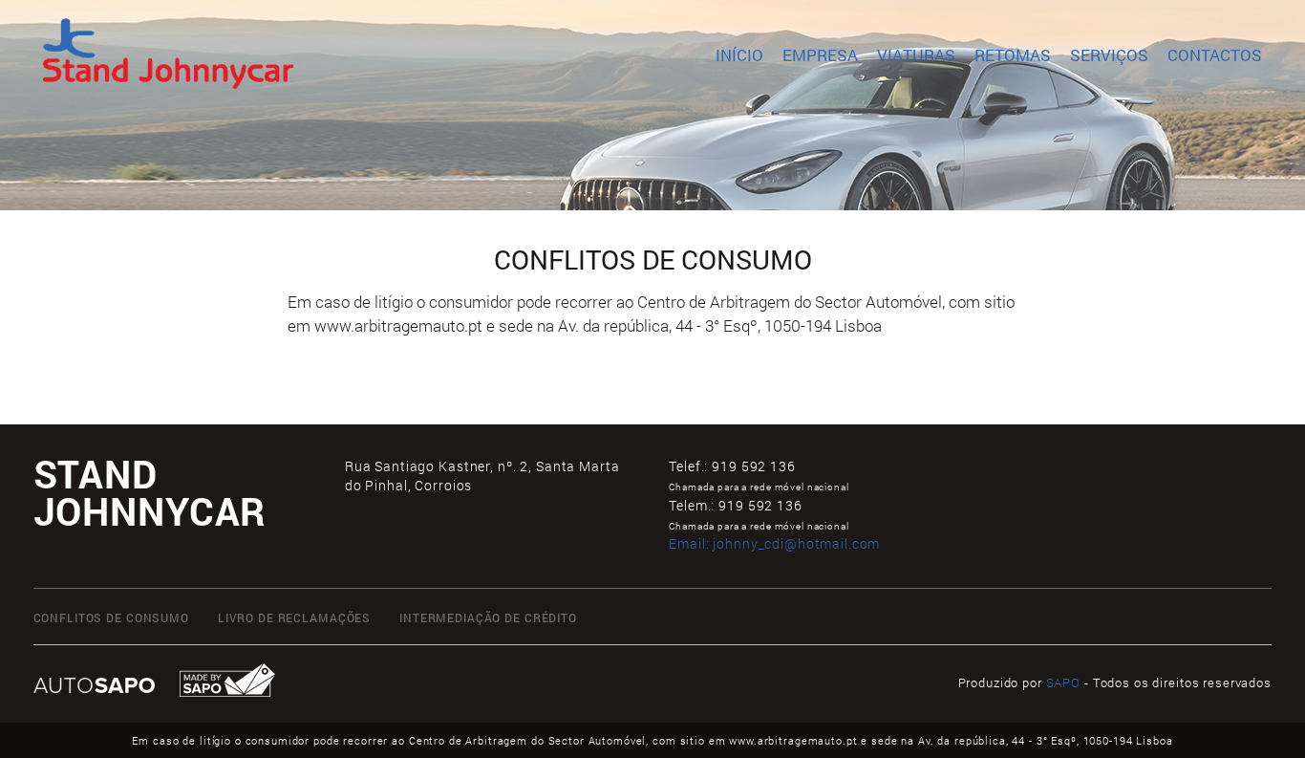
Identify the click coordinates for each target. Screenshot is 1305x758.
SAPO (1063, 682)
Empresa (820, 55)
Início (739, 55)
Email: (774, 543)
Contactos (1214, 55)
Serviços (1109, 55)
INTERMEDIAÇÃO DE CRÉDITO (488, 617)
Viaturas (916, 55)
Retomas (1012, 55)
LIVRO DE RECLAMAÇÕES (294, 617)
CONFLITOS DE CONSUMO (111, 617)
